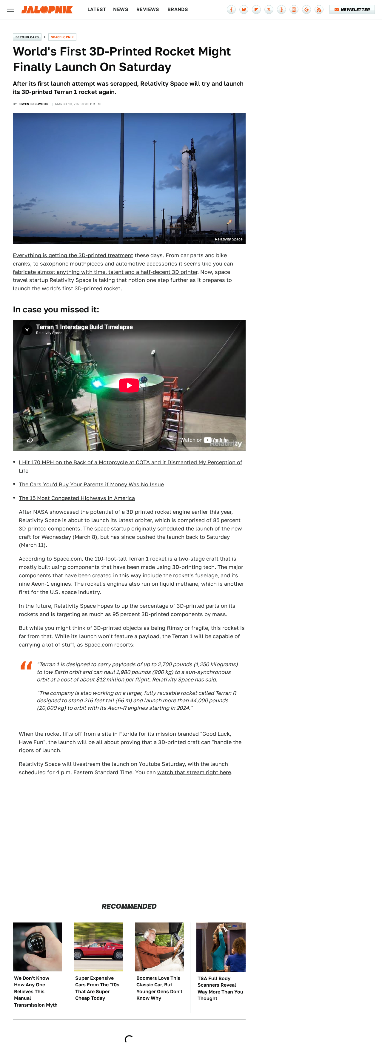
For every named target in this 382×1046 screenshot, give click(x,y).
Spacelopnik (62, 37)
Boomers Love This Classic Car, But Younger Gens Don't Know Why (159, 988)
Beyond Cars (27, 37)
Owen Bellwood (33, 104)
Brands (177, 9)
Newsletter (355, 10)
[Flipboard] (256, 9)
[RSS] (319, 9)
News (120, 9)
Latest (96, 9)
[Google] (306, 9)
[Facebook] (231, 9)
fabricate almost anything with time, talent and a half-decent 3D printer (105, 272)
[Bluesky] (243, 9)
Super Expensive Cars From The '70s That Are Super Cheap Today (97, 988)
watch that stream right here (194, 772)
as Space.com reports (105, 644)
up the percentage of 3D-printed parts (170, 606)
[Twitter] (268, 9)
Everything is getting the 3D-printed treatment (73, 255)
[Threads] (281, 9)
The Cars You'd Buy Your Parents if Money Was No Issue (91, 484)
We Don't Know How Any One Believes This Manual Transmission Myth (36, 991)
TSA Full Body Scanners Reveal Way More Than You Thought (220, 988)
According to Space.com (50, 559)
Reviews (147, 9)
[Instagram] (293, 9)
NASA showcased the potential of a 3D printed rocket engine (111, 512)
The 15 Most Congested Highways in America (77, 498)
